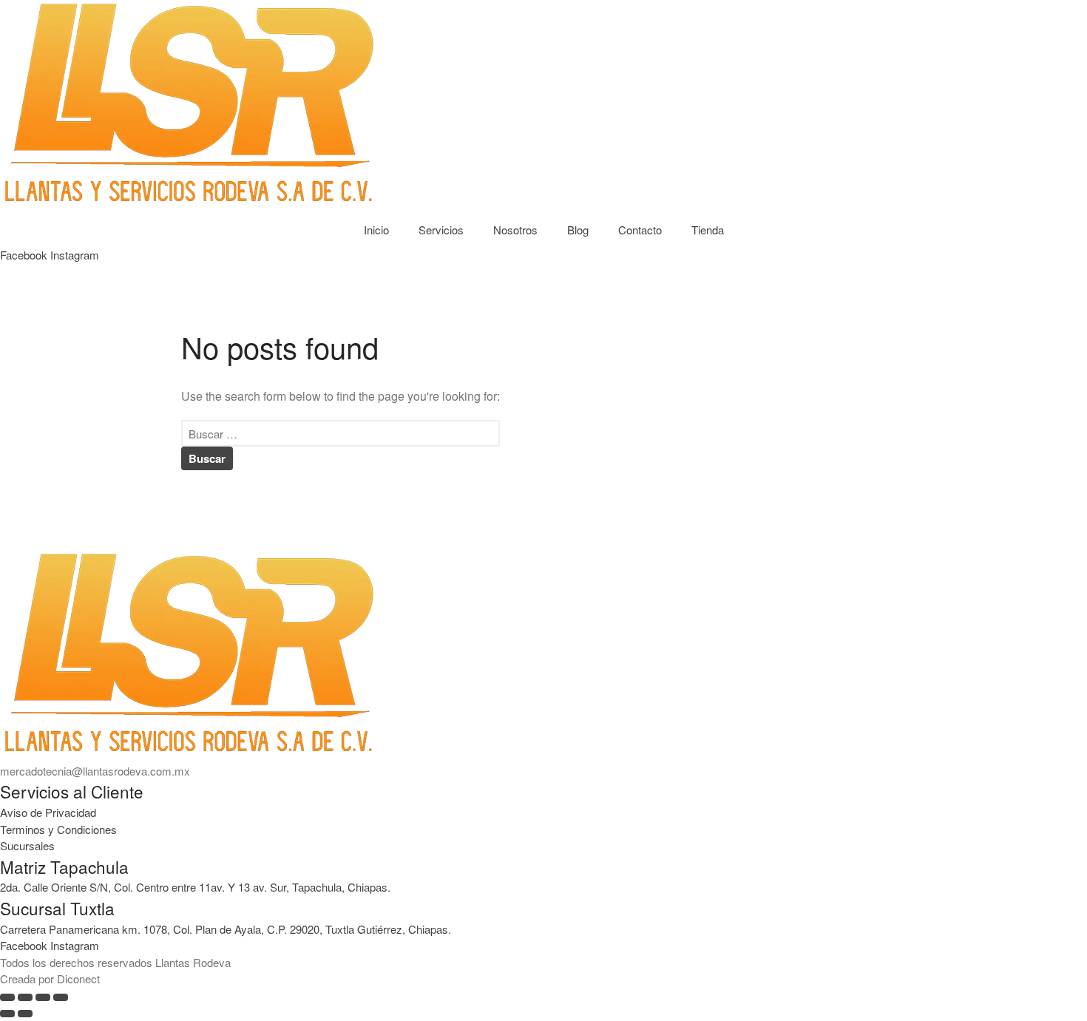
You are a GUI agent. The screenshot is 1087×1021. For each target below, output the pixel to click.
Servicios (441, 229)
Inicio (376, 229)
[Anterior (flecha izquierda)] (7, 1013)
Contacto (640, 229)
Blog (578, 229)
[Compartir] (42, 997)
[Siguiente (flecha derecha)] (25, 1013)
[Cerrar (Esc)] (60, 997)
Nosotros (515, 229)
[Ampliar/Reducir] (7, 997)
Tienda (707, 229)
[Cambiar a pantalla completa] (25, 997)
